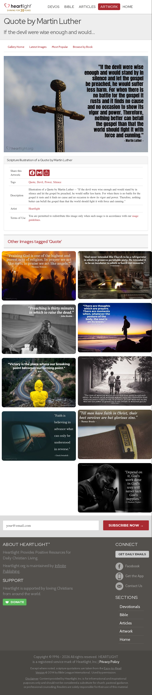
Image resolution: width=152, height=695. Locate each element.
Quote (32, 182)
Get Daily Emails (132, 554)
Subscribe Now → (126, 525)
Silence (57, 182)
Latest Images (38, 47)
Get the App (134, 576)
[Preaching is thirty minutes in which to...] (39, 329)
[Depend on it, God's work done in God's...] (115, 487)
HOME (128, 6)
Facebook (132, 566)
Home (125, 639)
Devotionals (130, 606)
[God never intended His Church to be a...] (115, 274)
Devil (40, 182)
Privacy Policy (109, 662)
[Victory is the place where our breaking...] (39, 382)
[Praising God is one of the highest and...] (39, 275)
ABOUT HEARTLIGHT (26, 544)
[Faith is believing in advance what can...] (39, 435)
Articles (87, 6)
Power (48, 182)
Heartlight (34, 208)
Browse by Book (83, 47)
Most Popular (60, 47)
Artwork (109, 6)
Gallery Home (16, 47)
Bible (69, 6)
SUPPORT (13, 580)
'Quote (55, 241)
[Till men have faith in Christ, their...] (115, 434)
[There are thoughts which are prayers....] (115, 327)
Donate (14, 602)
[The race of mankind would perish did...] (115, 380)
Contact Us (133, 586)
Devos (53, 6)
